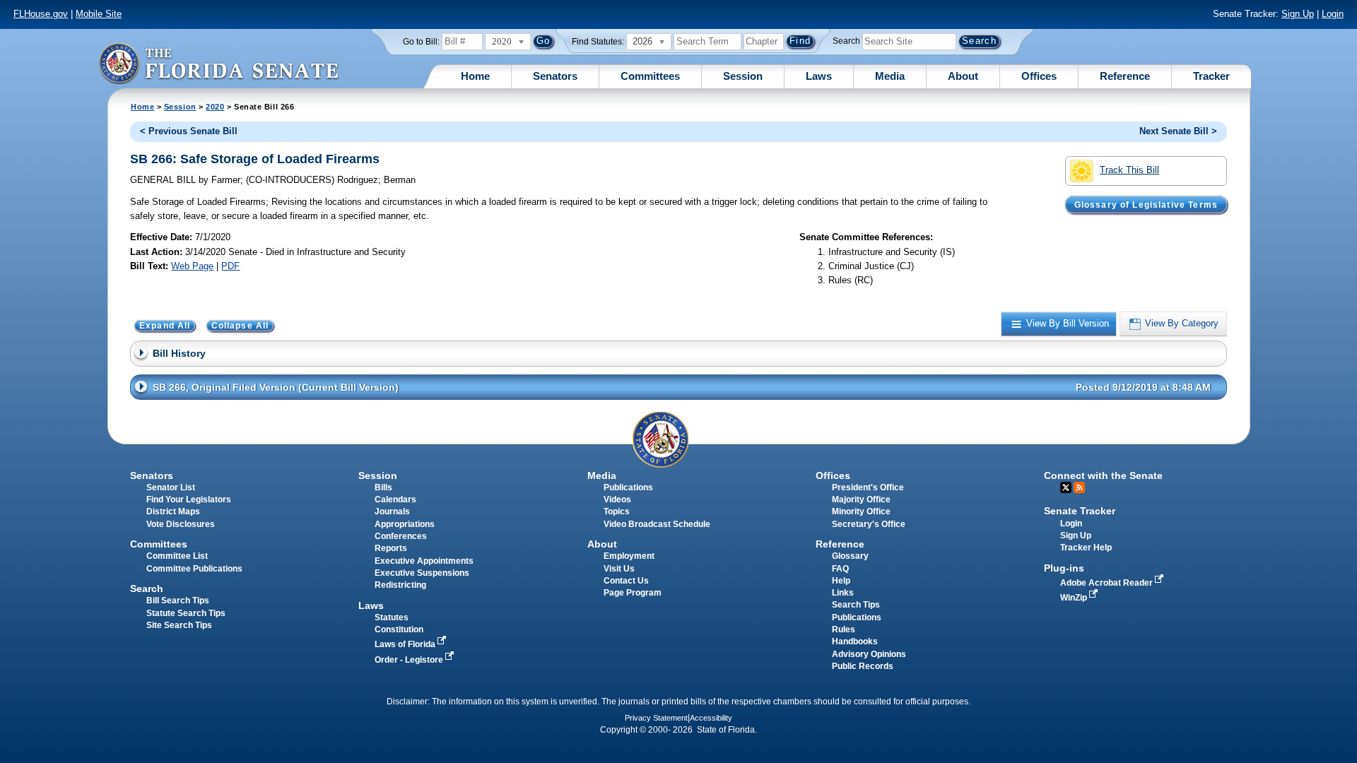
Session (743, 76)
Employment (629, 556)
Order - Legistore (410, 660)
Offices (1039, 76)
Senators (555, 76)
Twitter (1065, 487)
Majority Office (861, 499)
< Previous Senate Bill (188, 131)
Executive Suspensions (422, 573)
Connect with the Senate (1103, 475)
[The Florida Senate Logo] (218, 63)
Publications (628, 487)
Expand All (165, 325)
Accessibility (711, 718)
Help (841, 580)
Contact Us (626, 580)
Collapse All (240, 325)
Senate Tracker (1079, 510)
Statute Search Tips (185, 613)
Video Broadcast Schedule (657, 524)
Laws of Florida (406, 644)
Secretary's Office (868, 524)
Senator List (170, 487)
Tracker (1211, 76)
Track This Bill (1129, 170)
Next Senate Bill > (1178, 131)
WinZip (1074, 597)
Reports (391, 548)
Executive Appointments (424, 561)
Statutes (392, 617)
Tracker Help (1086, 547)
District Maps (173, 511)
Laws (819, 76)
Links (843, 592)
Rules (843, 629)
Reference (1125, 76)
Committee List (177, 556)
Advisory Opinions (869, 654)
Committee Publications (194, 568)
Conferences (401, 536)
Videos (617, 499)
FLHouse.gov (40, 13)
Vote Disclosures (180, 524)
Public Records (862, 666)
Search (846, 41)
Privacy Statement (656, 718)
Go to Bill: (421, 41)
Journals (392, 511)
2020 (215, 106)
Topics (617, 511)
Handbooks (855, 641)
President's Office (868, 487)
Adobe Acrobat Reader (1107, 583)
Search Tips (856, 605)
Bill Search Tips (177, 600)
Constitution (399, 629)
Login (1333, 13)
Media (890, 76)
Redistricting (400, 585)
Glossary (850, 556)
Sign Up (1297, 13)
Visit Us (619, 568)
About (963, 76)
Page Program (633, 592)
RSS (1079, 487)
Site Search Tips (179, 625)
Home (475, 76)
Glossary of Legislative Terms (1146, 204)
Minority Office (861, 511)
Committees (650, 76)
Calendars (395, 499)
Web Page (192, 266)
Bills (383, 487)
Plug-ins (1064, 568)
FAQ (840, 568)
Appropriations (405, 524)
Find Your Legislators (188, 499)
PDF (230, 266)
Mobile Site (99, 13)
